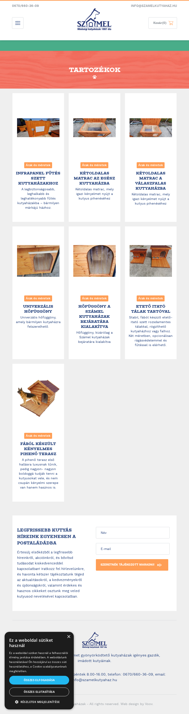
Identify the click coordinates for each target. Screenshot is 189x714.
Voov (148, 704)
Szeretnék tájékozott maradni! (127, 565)
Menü (18, 23)
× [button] (68, 637)
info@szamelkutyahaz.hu (154, 6)
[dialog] (39, 670)
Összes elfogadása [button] (39, 680)
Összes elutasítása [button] (39, 692)
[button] (39, 702)
